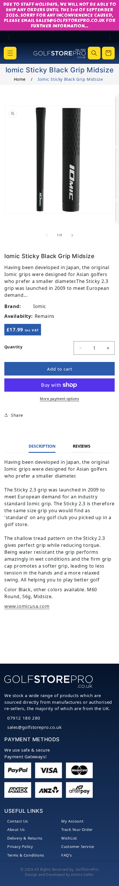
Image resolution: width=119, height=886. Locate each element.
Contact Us (17, 821)
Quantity (13, 347)
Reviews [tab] (81, 446)
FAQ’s (66, 855)
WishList (69, 838)
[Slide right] (72, 235)
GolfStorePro (87, 869)
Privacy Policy (20, 846)
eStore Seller (82, 874)
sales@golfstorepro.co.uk (34, 727)
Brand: (12, 306)
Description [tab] (42, 446)
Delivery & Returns (24, 838)
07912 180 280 (23, 718)
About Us (16, 829)
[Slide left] (46, 235)
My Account (72, 821)
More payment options (59, 398)
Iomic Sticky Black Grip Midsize (70, 79)
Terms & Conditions (25, 855)
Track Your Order (77, 829)
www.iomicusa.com (27, 606)
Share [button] (17, 415)
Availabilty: (18, 316)
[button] (10, 53)
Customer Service (77, 846)
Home (20, 79)
